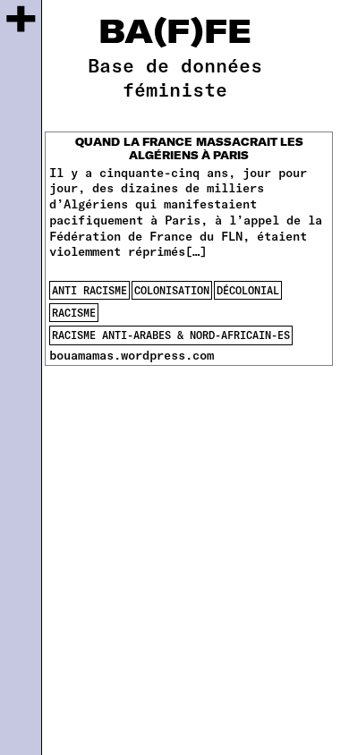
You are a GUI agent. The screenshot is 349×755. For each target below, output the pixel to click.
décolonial (248, 290)
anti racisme (89, 290)
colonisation (171, 290)
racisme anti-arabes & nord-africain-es (171, 334)
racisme (74, 312)
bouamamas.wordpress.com (131, 354)
